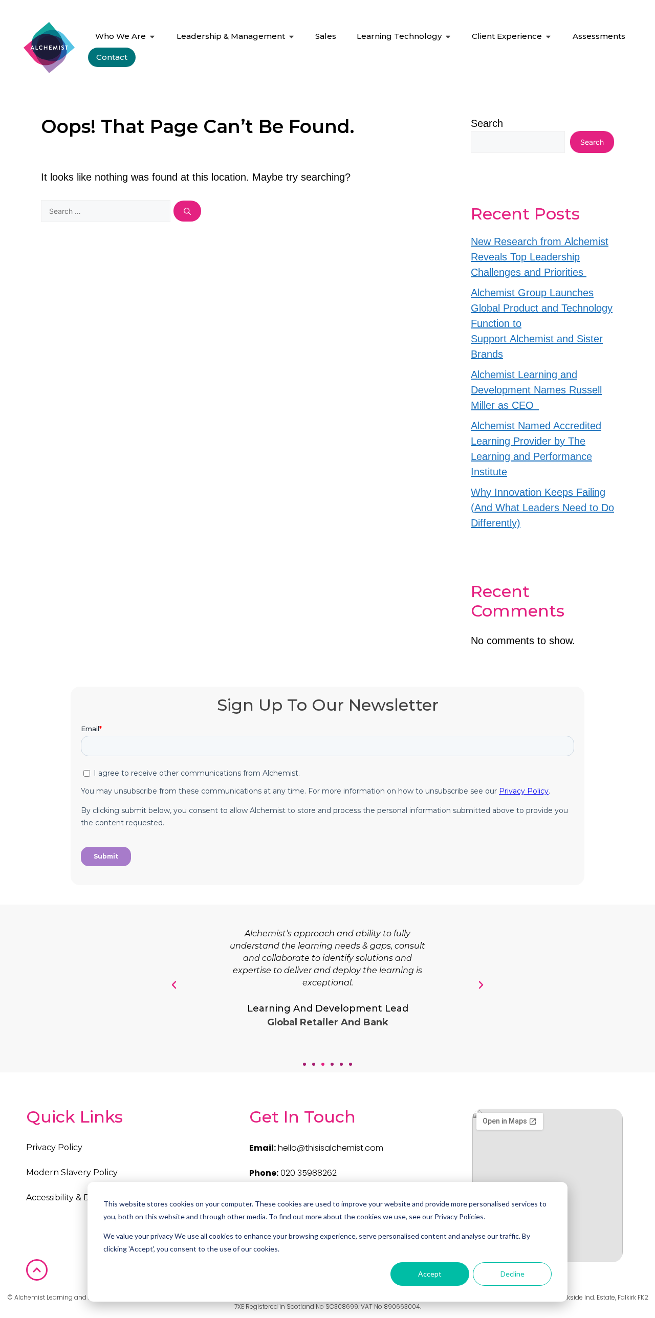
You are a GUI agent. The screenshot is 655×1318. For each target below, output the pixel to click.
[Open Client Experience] (548, 36)
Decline (512, 1273)
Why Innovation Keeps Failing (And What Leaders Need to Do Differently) (542, 508)
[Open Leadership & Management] (291, 36)
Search (487, 123)
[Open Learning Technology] (448, 36)
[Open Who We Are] (152, 36)
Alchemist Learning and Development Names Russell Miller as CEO (536, 390)
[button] (304, 1064)
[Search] (187, 211)
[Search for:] (107, 210)
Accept (430, 1273)
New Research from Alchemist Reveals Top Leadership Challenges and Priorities (539, 257)
